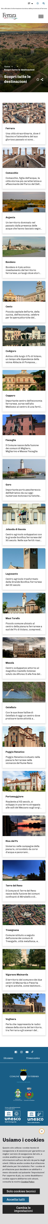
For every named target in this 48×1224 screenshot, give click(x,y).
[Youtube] (27, 1052)
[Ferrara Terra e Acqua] (12, 16)
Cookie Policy (27, 1182)
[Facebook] (16, 1052)
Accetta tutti (16, 1199)
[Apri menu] (41, 16)
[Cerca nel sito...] (43, 3)
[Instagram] (21, 1052)
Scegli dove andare (15, 66)
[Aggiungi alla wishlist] (37, 79)
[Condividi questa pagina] (42, 79)
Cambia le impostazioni (23, 1209)
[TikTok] (32, 1052)
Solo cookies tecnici (21, 1191)
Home (7, 66)
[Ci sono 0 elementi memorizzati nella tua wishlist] (37, 3)
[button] (30, 3)
